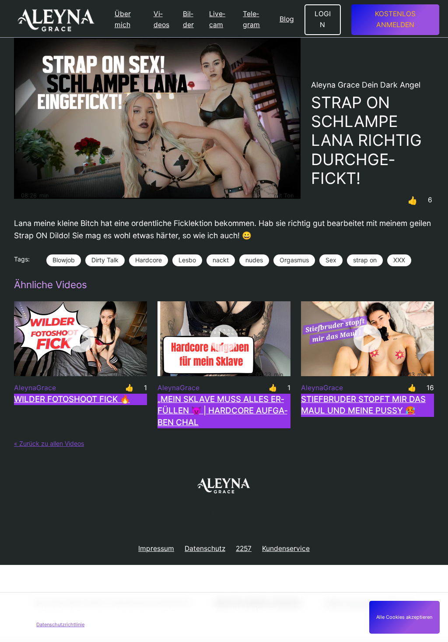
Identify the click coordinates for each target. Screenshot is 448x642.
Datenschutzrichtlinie (60, 624)
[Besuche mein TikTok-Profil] (439, 341)
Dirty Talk (105, 260)
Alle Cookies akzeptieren (404, 617)
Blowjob (63, 260)
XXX (399, 260)
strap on (365, 260)
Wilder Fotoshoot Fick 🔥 (72, 399)
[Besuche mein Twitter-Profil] (439, 321)
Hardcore (148, 260)
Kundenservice (286, 548)
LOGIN (323, 19)
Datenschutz (205, 548)
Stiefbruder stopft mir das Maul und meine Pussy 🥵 (363, 405)
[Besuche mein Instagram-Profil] (439, 300)
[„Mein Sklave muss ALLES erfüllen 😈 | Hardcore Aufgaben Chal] (224, 338)
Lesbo (187, 260)
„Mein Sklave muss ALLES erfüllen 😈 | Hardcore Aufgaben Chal (222, 410)
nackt (221, 260)
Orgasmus (294, 260)
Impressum (156, 548)
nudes (254, 260)
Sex (331, 260)
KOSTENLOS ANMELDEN (395, 19)
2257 (244, 548)
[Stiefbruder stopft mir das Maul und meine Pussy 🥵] (367, 338)
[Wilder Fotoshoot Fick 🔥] (80, 338)
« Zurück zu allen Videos (49, 443)
